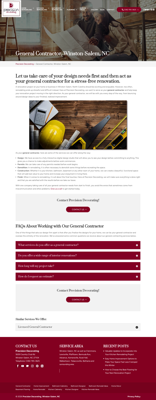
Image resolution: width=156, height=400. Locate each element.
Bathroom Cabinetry (60, 386)
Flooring (71, 10)
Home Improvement (41, 386)
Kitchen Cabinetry (55, 389)
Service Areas (83, 9)
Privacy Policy (134, 396)
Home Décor (116, 386)
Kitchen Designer (71, 389)
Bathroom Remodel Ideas (98, 386)
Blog (102, 10)
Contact (110, 10)
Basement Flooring (23, 389)
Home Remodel (39, 389)
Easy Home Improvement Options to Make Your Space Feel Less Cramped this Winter (121, 361)
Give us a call (56, 189)
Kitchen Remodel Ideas (90, 389)
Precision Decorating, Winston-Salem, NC (41, 396)
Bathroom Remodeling (57, 9)
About (14, 10)
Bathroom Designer (78, 386)
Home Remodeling (27, 9)
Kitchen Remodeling (42, 9)
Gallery (94, 10)
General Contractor (23, 386)
